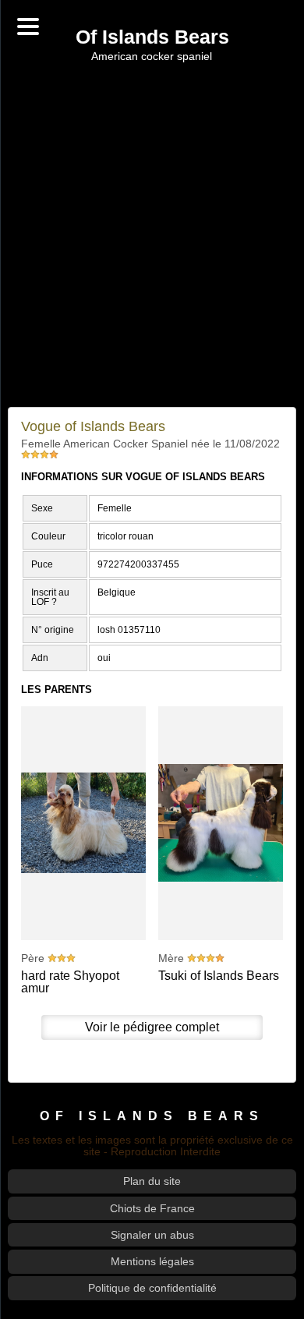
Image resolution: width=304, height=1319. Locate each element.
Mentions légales (152, 1261)
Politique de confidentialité (152, 1288)
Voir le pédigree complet (152, 1027)
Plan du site (152, 1181)
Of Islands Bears (152, 38)
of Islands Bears (152, 1115)
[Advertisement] (152, 235)
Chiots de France (152, 1208)
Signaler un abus (152, 1235)
